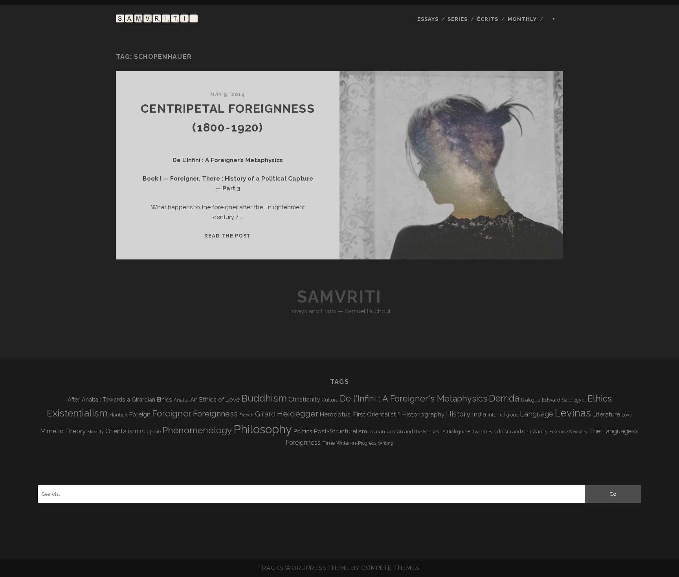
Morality (95, 431)
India (479, 414)
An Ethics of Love (215, 399)
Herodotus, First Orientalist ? (360, 414)
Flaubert (118, 415)
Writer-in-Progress (356, 443)
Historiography (423, 414)
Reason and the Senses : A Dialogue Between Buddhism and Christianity (467, 432)
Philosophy (262, 429)
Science (558, 431)
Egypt (579, 400)
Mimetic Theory (63, 431)
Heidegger (297, 413)
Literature (606, 414)
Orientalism (121, 431)
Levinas (573, 413)
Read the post (227, 236)
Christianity (304, 399)
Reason (377, 432)
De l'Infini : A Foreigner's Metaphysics (413, 399)
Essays (428, 19)
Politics (303, 431)
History (458, 413)
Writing (385, 443)
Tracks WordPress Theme (303, 568)
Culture (330, 400)
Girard (265, 414)
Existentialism (77, 413)
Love (627, 415)
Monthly (522, 19)
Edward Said (557, 399)
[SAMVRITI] (157, 19)
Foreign (139, 414)
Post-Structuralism (340, 431)
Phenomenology (197, 430)
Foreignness (215, 413)
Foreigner (171, 413)
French (246, 415)
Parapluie (150, 432)
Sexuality (578, 431)
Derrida (504, 398)
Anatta (181, 400)
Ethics (599, 399)
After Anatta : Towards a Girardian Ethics (120, 399)
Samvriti (339, 297)
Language (536, 414)
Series (458, 19)
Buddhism (264, 398)
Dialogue (530, 400)
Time (328, 443)
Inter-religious (503, 415)
